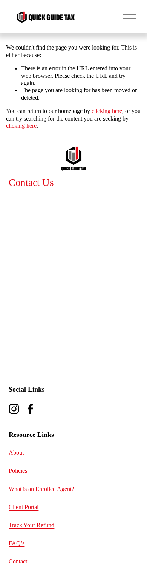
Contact (18, 561)
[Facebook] (30, 409)
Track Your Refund (31, 525)
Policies (18, 470)
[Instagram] (14, 409)
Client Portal (23, 507)
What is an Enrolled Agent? (41, 489)
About (16, 452)
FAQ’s (16, 543)
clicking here (107, 111)
